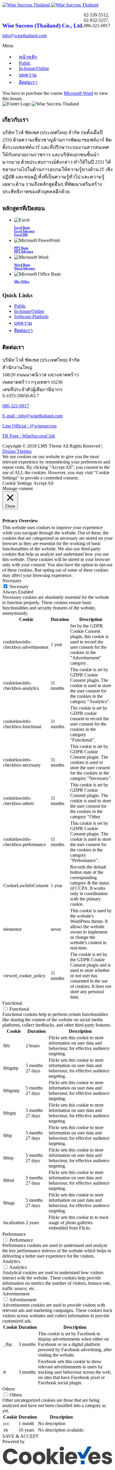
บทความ (28, 74)
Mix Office (21, 281)
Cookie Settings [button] (17, 483)
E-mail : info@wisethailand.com (32, 415)
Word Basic (22, 264)
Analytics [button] (11, 1261)
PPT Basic (21, 248)
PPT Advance (23, 251)
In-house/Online (34, 68)
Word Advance (24, 268)
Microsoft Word (78, 93)
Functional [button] (12, 1003)
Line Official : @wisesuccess (29, 425)
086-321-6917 (15, 405)
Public (20, 305)
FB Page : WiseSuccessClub (28, 435)
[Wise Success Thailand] (50, 4)
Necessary (19, 586)
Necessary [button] (12, 580)
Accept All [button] (43, 483)
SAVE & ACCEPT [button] (20, 1436)
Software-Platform (31, 316)
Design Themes (17, 451)
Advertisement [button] (15, 1293)
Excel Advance (24, 231)
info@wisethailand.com (24, 35)
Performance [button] (14, 1234)
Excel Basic (22, 227)
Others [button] (8, 1388)
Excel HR (21, 234)
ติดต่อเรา (28, 82)
